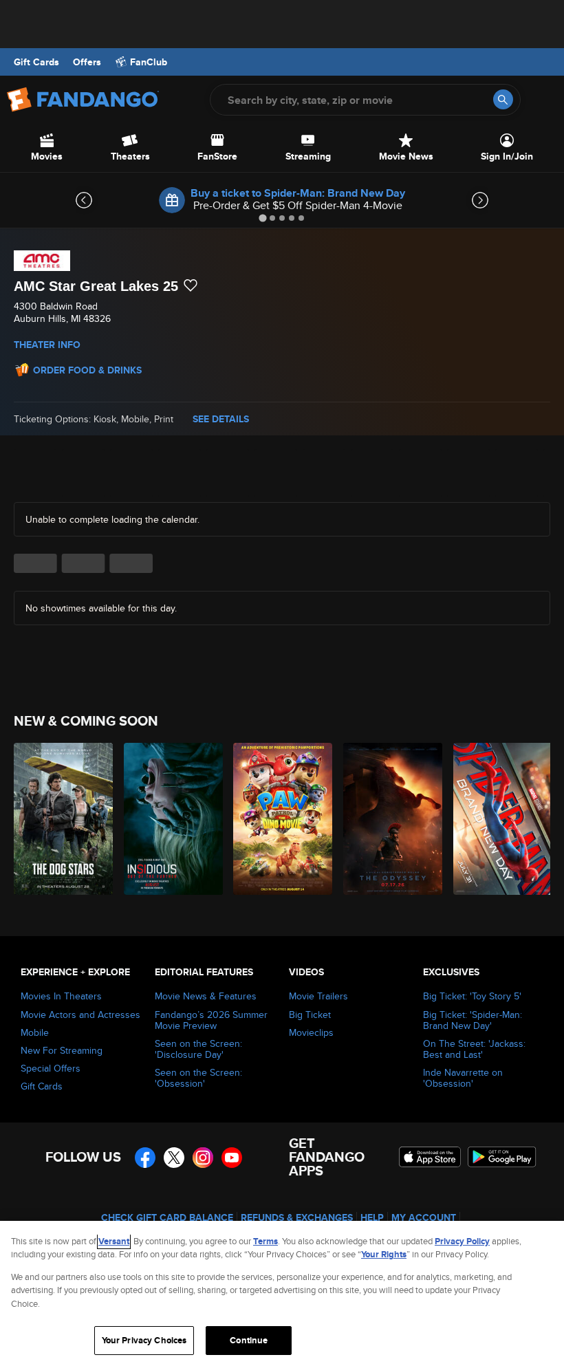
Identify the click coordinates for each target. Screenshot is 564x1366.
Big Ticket (310, 1014)
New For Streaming (61, 1050)
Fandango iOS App (430, 1157)
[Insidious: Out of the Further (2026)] (171, 819)
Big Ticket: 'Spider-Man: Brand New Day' (472, 1020)
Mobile (35, 1032)
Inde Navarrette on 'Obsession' (463, 1077)
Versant (113, 1241)
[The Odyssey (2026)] (390, 819)
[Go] (503, 99)
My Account (423, 1217)
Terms (265, 1241)
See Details (221, 418)
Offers (87, 61)
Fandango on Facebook (145, 1157)
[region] (282, 1293)
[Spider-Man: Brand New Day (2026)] (500, 819)
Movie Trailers (318, 996)
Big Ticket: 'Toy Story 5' (472, 996)
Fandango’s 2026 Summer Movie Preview (211, 1020)
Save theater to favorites (190, 285)
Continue (249, 1340)
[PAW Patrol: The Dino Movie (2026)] (280, 819)
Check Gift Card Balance (167, 1217)
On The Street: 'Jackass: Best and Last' (474, 1049)
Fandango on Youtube (231, 1157)
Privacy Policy (462, 1241)
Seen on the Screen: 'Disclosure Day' (198, 1049)
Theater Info (47, 344)
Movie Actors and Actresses (80, 1014)
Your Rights (383, 1254)
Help (372, 1217)
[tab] (262, 217)
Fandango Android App (502, 1157)
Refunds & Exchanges (297, 1217)
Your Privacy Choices (144, 1340)
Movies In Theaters (61, 996)
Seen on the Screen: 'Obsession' (198, 1077)
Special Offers (50, 1068)
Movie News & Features (206, 996)
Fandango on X (174, 1157)
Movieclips (311, 1032)
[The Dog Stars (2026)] (61, 819)
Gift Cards (36, 61)
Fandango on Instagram (203, 1157)
